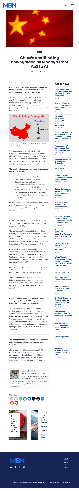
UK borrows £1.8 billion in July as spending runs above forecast (63, 246)
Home (66, 462)
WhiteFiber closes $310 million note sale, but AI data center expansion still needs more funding (63, 261)
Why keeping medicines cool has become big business (63, 314)
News (39, 52)
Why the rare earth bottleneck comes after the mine (62, 288)
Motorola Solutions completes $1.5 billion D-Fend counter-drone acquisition (63, 178)
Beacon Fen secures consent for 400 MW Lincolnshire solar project (63, 192)
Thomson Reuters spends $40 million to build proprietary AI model (63, 106)
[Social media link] (11, 467)
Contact (65, 467)
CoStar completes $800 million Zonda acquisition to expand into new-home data (63, 233)
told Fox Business (28, 352)
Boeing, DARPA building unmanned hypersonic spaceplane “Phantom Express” (43, 426)
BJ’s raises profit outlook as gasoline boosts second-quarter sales (62, 206)
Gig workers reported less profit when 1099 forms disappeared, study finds (63, 93)
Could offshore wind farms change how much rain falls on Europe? (63, 301)
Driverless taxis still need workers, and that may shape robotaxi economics (63, 276)
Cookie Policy (66, 482)
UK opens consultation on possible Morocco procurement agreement (62, 121)
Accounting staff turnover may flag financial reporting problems (62, 149)
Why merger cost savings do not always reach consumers (63, 339)
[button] (66, 5)
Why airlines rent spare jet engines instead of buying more (62, 326)
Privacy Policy (54, 482)
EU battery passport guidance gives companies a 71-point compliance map (63, 219)
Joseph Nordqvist (42, 72)
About (66, 465)
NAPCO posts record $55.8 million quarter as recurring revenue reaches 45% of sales (63, 135)
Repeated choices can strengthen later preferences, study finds (63, 351)
